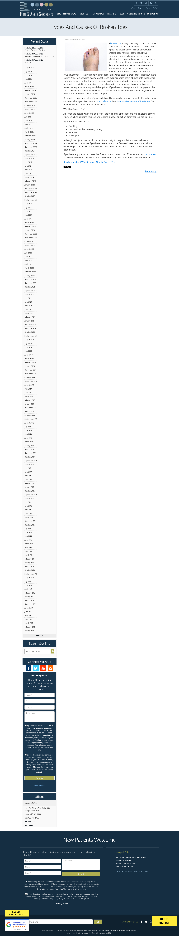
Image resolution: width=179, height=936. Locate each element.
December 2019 (30, 370)
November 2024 (30, 147)
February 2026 (30, 90)
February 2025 (30, 136)
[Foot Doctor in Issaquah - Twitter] (36, 668)
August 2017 (29, 464)
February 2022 (30, 272)
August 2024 (29, 158)
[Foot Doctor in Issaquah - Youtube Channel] (43, 668)
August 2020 (29, 340)
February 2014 (29, 559)
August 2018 (29, 423)
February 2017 (29, 483)
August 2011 (28, 608)
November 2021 (30, 283)
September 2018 (30, 419)
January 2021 (29, 321)
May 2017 (28, 476)
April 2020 (28, 355)
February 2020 (30, 362)
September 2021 (30, 291)
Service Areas (69, 14)
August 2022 (29, 249)
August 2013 (29, 578)
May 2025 (28, 124)
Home (58, 14)
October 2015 (29, 525)
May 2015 (28, 536)
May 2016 (28, 510)
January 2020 (29, 366)
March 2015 (28, 544)
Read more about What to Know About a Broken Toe (89, 162)
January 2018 (29, 445)
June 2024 (28, 166)
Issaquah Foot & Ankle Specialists (133, 101)
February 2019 (29, 400)
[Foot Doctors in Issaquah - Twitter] (146, 921)
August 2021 (29, 294)
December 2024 (30, 143)
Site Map (134, 930)
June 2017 (28, 472)
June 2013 (28, 585)
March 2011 (28, 623)
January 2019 (29, 404)
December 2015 (30, 521)
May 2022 (28, 260)
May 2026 (28, 79)
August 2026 (29, 68)
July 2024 (28, 162)
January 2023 (29, 230)
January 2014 (29, 563)
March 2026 (29, 87)
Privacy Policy (39, 785)
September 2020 (30, 336)
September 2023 (30, 200)
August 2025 (29, 113)
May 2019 (28, 389)
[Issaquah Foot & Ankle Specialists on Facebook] (136, 3)
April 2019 (28, 393)
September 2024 (30, 155)
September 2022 (30, 245)
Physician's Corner (136, 14)
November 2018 (30, 411)
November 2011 (30, 604)
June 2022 (28, 257)
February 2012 (29, 593)
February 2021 (29, 317)
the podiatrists (104, 101)
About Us (84, 14)
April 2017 (28, 479)
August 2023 (29, 204)
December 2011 (30, 600)
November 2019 (30, 374)
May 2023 (28, 215)
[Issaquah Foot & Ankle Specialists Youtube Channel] (146, 3)
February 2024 (30, 181)
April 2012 (28, 589)
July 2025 (28, 117)
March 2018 (28, 442)
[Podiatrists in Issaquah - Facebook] (141, 921)
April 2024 (28, 173)
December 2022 (30, 234)
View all (39, 635)
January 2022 (29, 275)
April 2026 (28, 83)
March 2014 (28, 555)
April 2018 (28, 438)
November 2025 (30, 102)
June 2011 (27, 612)
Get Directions (140, 871)
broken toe (115, 43)
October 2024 (29, 151)
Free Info (111, 14)
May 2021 (28, 306)
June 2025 (28, 121)
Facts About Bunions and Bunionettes (39, 56)
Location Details (31, 821)
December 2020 (30, 325)
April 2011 (28, 619)
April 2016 (28, 513)
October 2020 (29, 332)
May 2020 (28, 351)
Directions (28, 825)
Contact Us (152, 14)
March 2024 (29, 177)
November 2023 (30, 192)
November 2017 (30, 453)
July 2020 (28, 343)
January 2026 (29, 94)
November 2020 (30, 328)
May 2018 (28, 434)
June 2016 (28, 506)
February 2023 (30, 226)
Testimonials (98, 14)
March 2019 (28, 396)
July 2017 (27, 468)
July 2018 (27, 427)
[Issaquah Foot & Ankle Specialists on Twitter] (141, 3)
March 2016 (28, 517)
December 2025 (30, 98)
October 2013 (29, 570)
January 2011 (29, 631)
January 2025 (29, 139)
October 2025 (29, 105)
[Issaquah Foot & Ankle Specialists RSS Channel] (151, 3)
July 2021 (27, 298)
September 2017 (30, 461)
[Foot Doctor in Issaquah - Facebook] (28, 668)
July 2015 (27, 529)
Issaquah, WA (149, 154)
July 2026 (28, 71)
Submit (39, 778)
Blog (122, 14)
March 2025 (29, 132)
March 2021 (28, 313)
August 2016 (29, 498)
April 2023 (28, 219)
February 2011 (29, 627)
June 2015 (28, 532)
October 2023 (29, 196)
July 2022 (28, 253)
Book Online (164, 921)
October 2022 (29, 241)
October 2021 (29, 287)
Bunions (27, 62)
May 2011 (27, 615)
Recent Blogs (39, 41)
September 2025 (30, 109)
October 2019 (29, 377)
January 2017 (29, 487)
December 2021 (30, 279)
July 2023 (28, 207)
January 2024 (29, 185)
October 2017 (29, 457)
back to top (150, 171)
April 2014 (28, 551)
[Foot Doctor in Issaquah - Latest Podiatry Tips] (50, 668)
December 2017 (30, 449)
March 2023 (29, 223)
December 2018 (30, 408)
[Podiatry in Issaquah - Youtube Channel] (150, 921)
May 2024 (28, 170)
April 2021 (28, 309)
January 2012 (29, 597)
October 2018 (29, 415)
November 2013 (30, 566)
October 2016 (29, 491)
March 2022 (29, 268)
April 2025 (28, 128)
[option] (132, 862)
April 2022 (28, 264)
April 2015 (28, 540)
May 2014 (28, 547)
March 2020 (29, 359)
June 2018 (28, 430)
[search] (155, 3)
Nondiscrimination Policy (121, 930)
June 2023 (28, 211)
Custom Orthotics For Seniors (35, 50)
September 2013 (30, 574)
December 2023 (30, 189)
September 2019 (30, 381)
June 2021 (28, 302)
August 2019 (29, 385)
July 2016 (27, 502)
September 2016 (30, 495)
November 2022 (30, 238)
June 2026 (28, 75)
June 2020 (28, 347)
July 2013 (27, 581)
